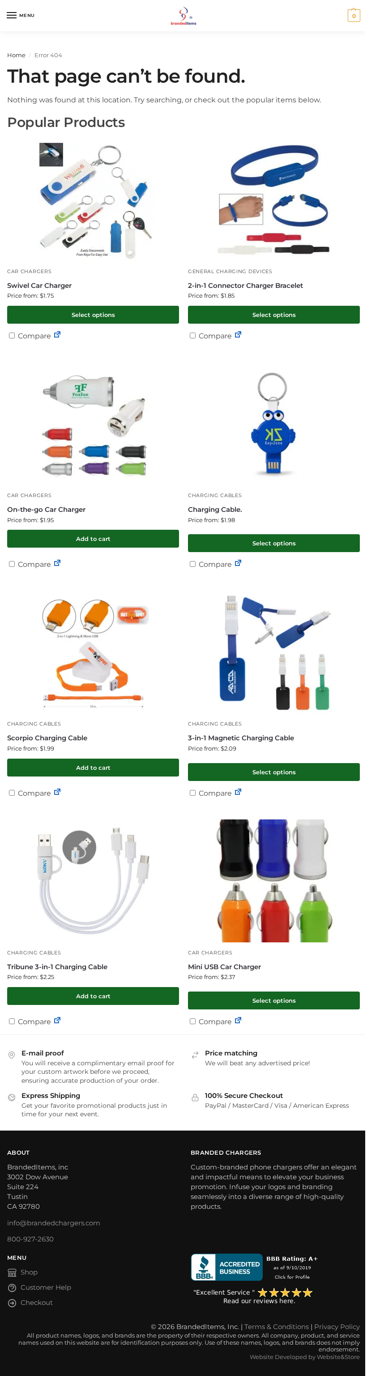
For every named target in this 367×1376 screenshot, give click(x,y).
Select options (93, 314)
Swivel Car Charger (39, 285)
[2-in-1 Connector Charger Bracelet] (274, 199)
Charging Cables (215, 495)
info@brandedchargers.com (53, 1223)
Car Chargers (29, 271)
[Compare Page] (57, 336)
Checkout (37, 1303)
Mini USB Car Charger (224, 966)
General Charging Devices (230, 271)
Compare (33, 336)
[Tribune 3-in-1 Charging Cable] (93, 880)
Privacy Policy (337, 1327)
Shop (29, 1272)
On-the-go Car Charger (46, 509)
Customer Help (46, 1287)
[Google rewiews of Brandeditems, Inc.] (275, 1296)
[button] (353, 15)
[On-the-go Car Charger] (93, 423)
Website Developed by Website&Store (305, 1357)
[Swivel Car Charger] (93, 199)
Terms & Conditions (276, 1327)
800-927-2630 (30, 1239)
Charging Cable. (215, 509)
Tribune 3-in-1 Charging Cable (57, 966)
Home (16, 55)
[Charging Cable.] (274, 423)
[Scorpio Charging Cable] (93, 652)
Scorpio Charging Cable (47, 738)
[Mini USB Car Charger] (274, 880)
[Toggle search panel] (10, 36)
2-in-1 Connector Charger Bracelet (245, 285)
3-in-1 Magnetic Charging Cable (241, 738)
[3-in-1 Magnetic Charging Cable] (274, 652)
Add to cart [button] (93, 538)
